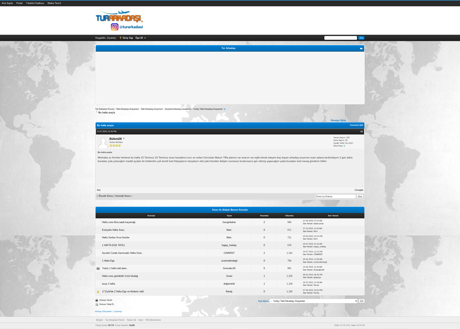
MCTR (111, 325)
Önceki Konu (106, 196)
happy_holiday (229, 245)
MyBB (132, 325)
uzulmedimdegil (229, 260)
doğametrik (229, 283)
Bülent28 (115, 138)
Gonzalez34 (229, 268)
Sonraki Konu (122, 196)
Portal (19, 3)
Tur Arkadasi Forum (104, 109)
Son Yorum (307, 223)
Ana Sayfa (7, 3)
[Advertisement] (204, 78)
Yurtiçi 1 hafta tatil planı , (115, 268)
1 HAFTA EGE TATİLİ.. (114, 245)
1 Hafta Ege (108, 260)
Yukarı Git (131, 320)
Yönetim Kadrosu (35, 3)
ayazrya (317, 277)
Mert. (229, 230)
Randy (229, 291)
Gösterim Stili (356, 125)
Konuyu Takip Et (107, 304)
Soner (229, 276)
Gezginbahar (229, 222)
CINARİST (229, 253)
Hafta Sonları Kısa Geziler (115, 237)
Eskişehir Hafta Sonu (113, 230)
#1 (361, 131)
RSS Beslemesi (153, 320)
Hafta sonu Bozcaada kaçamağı (118, 222)
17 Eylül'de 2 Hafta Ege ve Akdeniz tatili (123, 291)
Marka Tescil (54, 3)
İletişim (99, 320)
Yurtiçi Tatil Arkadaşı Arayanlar (208, 109)
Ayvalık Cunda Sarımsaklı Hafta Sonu (122, 253)
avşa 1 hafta (108, 283)
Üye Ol (139, 38)
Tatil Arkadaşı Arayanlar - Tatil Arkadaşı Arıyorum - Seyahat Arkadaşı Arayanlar (154, 109)
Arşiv (140, 320)
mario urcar (319, 223)
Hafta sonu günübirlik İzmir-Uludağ (120, 276)
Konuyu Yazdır (106, 300)
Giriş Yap (128, 38)
